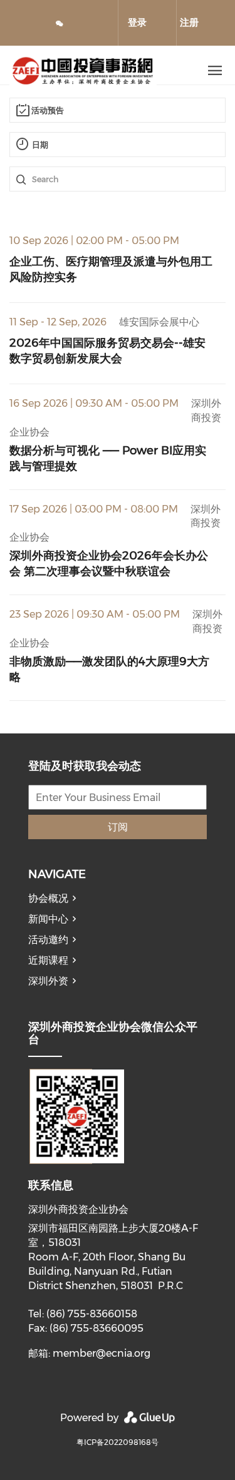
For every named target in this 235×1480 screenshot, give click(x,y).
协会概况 (48, 898)
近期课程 (48, 960)
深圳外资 (48, 981)
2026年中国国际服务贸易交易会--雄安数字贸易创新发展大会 (107, 350)
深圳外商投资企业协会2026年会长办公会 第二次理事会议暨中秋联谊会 (108, 563)
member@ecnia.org (101, 1353)
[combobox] (117, 110)
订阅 (118, 827)
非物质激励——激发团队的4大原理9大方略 (109, 669)
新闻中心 (48, 919)
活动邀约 (48, 940)
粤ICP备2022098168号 (117, 1442)
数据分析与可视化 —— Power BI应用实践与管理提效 (107, 458)
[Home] (95, 71)
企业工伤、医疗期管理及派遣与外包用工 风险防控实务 (110, 269)
